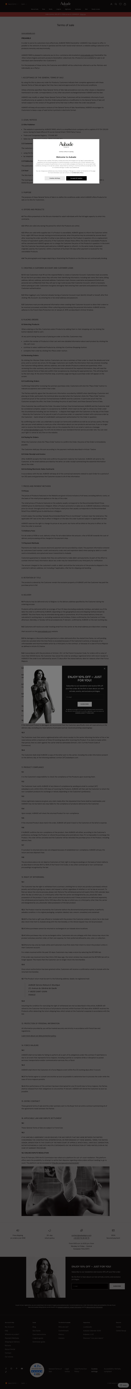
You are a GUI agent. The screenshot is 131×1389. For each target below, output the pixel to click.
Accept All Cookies (76, 178)
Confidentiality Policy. (77, 173)
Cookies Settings (55, 178)
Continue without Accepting (66, 151)
